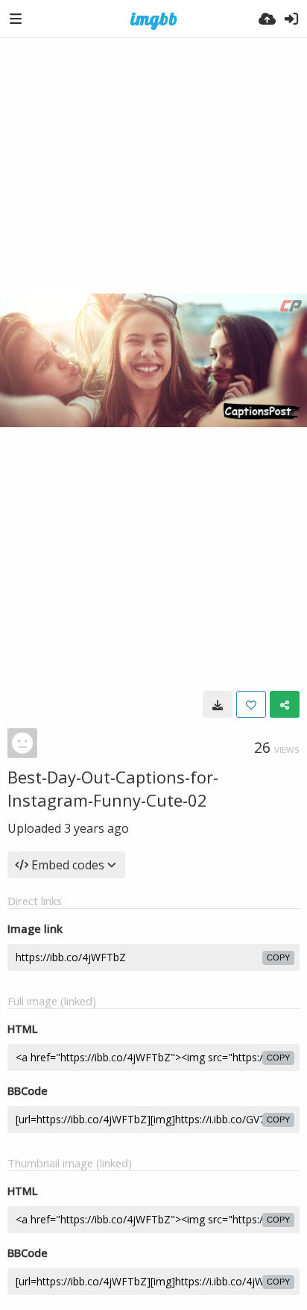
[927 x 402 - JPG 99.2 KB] (217, 704)
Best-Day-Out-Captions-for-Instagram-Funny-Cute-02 (112, 788)
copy (278, 957)
